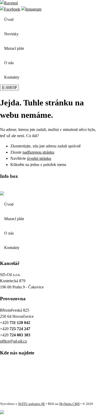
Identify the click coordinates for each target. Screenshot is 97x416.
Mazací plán (14, 48)
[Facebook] (10, 9)
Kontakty (11, 77)
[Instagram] (31, 9)
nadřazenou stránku (38, 152)
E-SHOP (9, 87)
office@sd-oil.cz (13, 341)
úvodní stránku (39, 158)
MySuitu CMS (69, 404)
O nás (9, 63)
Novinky (11, 34)
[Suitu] (9, 3)
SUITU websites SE (31, 404)
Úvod (8, 19)
